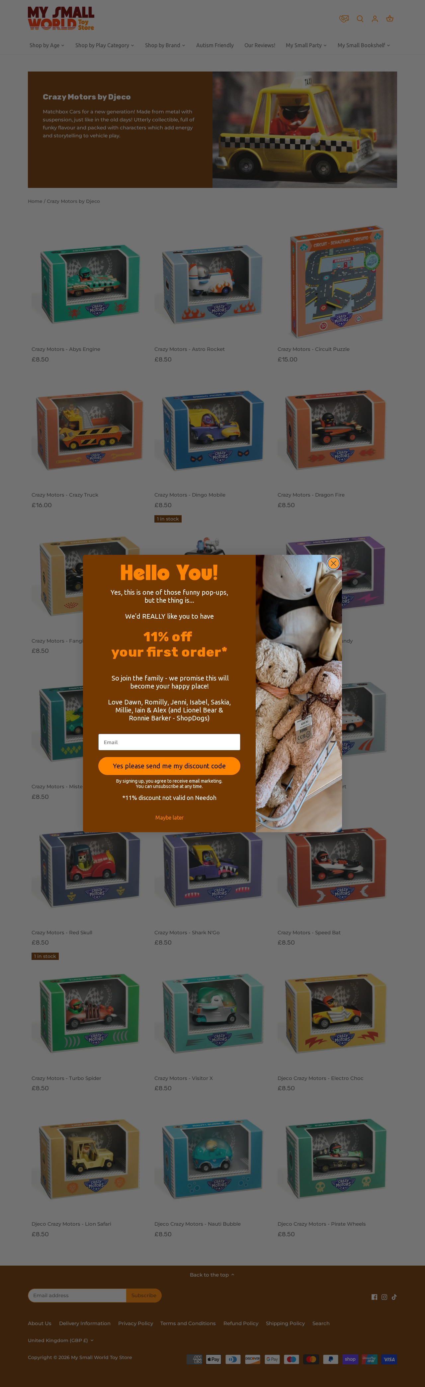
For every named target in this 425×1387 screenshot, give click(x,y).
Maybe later (169, 818)
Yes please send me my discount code (169, 766)
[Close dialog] (333, 563)
